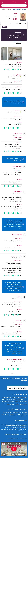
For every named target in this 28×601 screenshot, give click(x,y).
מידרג (14, 2)
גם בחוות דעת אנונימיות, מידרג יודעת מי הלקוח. (14, 162)
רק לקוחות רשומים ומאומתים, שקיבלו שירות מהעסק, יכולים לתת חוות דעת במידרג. (13, 104)
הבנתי (4, 29)
